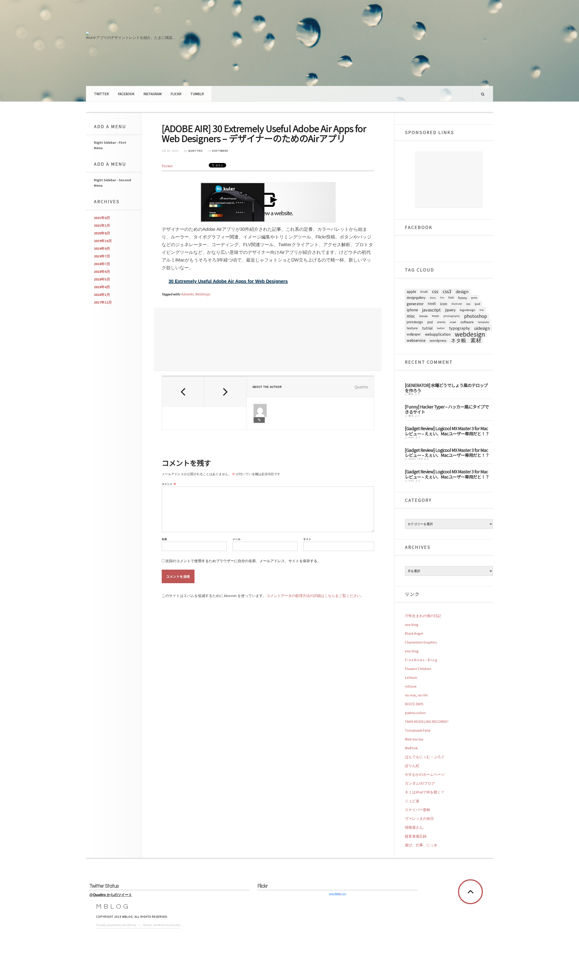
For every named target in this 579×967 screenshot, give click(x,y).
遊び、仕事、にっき (421, 845)
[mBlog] (135, 17)
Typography (459, 328)
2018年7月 (102, 264)
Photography (452, 316)
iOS (468, 304)
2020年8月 (102, 233)
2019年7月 (102, 256)
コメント (169, 484)
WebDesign (203, 294)
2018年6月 (102, 271)
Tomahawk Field (417, 730)
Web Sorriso (414, 739)
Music (435, 316)
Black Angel (414, 633)
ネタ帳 (458, 340)
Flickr (176, 94)
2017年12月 (103, 302)
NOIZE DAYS (414, 704)
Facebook (126, 94)
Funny (462, 297)
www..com (337, 893)
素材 (475, 340)
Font (451, 298)
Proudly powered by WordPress (116, 925)
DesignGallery (416, 297)
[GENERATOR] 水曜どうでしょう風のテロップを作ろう (446, 387)
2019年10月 (103, 240)
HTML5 (432, 304)
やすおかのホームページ (425, 774)
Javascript (431, 310)
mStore (411, 686)
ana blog (411, 624)
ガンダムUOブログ (420, 783)
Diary (433, 297)
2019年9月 (102, 248)
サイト (307, 539)
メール (237, 539)
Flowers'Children (418, 668)
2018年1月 (102, 294)
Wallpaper (414, 334)
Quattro (195, 150)
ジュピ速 (412, 801)
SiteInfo (441, 322)
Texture (412, 328)
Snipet (453, 322)
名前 (164, 539)
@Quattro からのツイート (110, 895)
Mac (481, 309)
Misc (411, 316)
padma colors (415, 712)
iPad (477, 304)
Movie (423, 316)
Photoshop (475, 316)
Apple (411, 291)
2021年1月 (102, 225)
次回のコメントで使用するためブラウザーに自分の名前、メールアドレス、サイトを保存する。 (243, 561)
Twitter (101, 94)
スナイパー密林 (417, 809)
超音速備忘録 (416, 836)
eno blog (412, 651)
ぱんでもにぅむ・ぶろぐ (425, 757)
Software (220, 150)
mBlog (113, 906)
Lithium (411, 677)
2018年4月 (102, 287)
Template (483, 322)
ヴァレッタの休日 (419, 818)
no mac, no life (416, 695)
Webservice (416, 340)
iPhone (412, 309)
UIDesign (482, 328)
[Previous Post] (183, 391)
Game (474, 297)
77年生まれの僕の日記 (423, 615)
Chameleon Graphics (421, 642)
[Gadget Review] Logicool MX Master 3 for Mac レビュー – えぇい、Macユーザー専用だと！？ (447, 430)
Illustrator (456, 303)
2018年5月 (102, 279)
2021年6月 (102, 217)
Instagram (152, 94)
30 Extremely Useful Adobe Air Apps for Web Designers (228, 281)
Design (462, 291)
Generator (415, 303)
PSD (430, 322)
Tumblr (197, 94)
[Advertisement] (268, 339)
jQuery (450, 309)
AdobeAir (187, 294)
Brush (424, 292)
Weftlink (411, 748)
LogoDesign (467, 310)
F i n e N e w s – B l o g (421, 660)
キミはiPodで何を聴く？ (424, 792)
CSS (435, 291)
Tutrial (427, 328)
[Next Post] (225, 391)
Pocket (167, 166)
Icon (443, 303)
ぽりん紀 (412, 765)
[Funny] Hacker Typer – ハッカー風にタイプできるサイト (447, 409)
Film (442, 297)
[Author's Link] (259, 420)
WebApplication (438, 334)
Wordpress (438, 340)
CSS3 (447, 291)
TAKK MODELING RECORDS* (427, 721)
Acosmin (175, 925)
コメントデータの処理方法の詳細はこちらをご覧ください (313, 595)
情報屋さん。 (416, 827)
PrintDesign (415, 322)
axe (411, 437)
